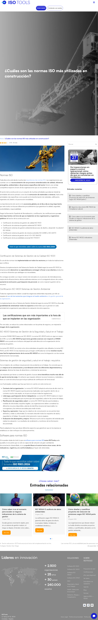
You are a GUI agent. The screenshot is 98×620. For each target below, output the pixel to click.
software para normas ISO (34, 440)
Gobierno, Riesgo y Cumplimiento (73, 596)
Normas (86, 593)
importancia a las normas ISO (36, 180)
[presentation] (1, 539)
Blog (85, 590)
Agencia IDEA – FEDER (89, 597)
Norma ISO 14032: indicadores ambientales (80, 238)
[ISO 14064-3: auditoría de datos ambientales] (49, 499)
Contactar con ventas (55, 8)
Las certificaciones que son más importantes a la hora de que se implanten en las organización (32, 317)
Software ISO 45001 (71, 573)
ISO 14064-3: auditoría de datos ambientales (81, 229)
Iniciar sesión (41, 8)
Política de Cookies (90, 617)
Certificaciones (88, 572)
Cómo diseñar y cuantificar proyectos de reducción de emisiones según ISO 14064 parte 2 (82, 197)
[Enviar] (96, 144)
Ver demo (86, 578)
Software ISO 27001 (73, 578)
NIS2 (68, 581)
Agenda (86, 587)
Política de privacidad (76, 617)
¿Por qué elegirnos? (90, 575)
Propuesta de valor (89, 569)
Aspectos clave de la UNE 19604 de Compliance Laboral (82, 208)
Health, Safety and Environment (73, 590)
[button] (50, 538)
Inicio (2, 139)
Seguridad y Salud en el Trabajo (73, 585)
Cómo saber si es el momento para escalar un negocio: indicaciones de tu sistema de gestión (82, 218)
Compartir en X (56, 319)
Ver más (6, 533)
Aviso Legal (64, 617)
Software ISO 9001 (73, 566)
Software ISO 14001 (73, 569)
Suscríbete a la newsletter (88, 582)
